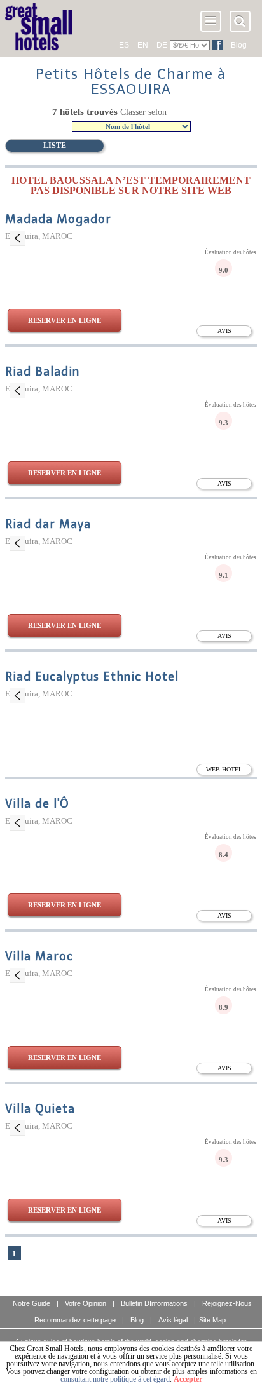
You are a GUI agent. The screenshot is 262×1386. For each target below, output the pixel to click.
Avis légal (173, 1320)
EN (142, 45)
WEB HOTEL (224, 769)
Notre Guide (31, 1303)
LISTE (54, 145)
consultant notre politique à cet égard (115, 1379)
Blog (239, 45)
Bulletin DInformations (154, 1303)
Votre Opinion (85, 1303)
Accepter (188, 1379)
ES (124, 45)
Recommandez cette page (75, 1320)
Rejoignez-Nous (227, 1303)
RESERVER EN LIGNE (64, 320)
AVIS (224, 330)
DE (161, 45)
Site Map (212, 1320)
